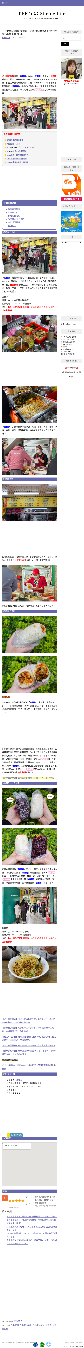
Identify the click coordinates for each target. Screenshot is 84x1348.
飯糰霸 (19, 1080)
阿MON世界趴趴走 (67, 349)
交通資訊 (12, 226)
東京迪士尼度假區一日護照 (17, 162)
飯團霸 (49, 1325)
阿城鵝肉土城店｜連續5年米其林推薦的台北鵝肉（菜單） (32, 1217)
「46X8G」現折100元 (27, 147)
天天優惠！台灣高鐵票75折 (17, 155)
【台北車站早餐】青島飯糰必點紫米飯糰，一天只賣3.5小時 (28, 778)
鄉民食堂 (64, 347)
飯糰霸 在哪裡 (14, 209)
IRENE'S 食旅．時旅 (67, 339)
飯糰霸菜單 (12, 212)
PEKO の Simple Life (42, 13)
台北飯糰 (15, 1325)
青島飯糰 (37, 90)
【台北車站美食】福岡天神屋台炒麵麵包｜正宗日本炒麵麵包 (28, 1046)
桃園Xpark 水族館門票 (26, 1065)
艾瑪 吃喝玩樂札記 (67, 344)
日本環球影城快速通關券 (17, 159)
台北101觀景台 (8, 1065)
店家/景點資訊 (14, 222)
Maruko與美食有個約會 (68, 337)
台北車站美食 (26, 1325)
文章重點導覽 (10, 203)
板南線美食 (6, 37)
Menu (6, 3)
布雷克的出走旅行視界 (68, 342)
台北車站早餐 (39, 1325)
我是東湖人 (71, 354)
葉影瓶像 (64, 354)
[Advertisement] (29, 58)
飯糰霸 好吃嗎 (14, 216)
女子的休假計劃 (66, 352)
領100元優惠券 (20, 151)
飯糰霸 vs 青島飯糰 (16, 219)
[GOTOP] (48, 1344)
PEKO (15, 37)
